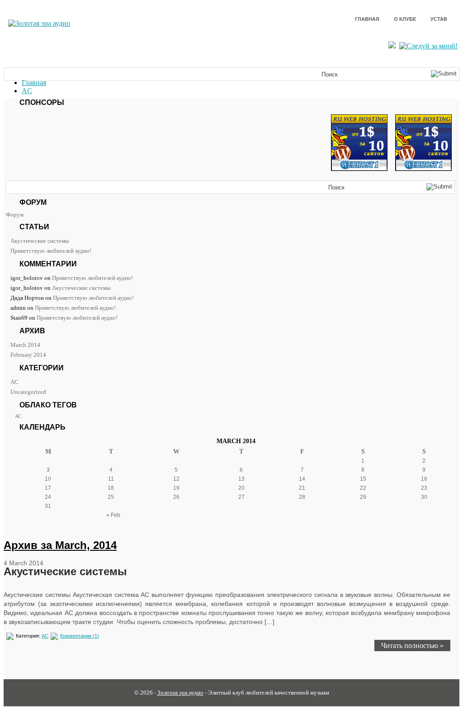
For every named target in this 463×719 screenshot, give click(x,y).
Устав (438, 19)
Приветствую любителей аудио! (50, 250)
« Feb (113, 515)
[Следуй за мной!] (429, 46)
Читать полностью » (412, 645)
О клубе (405, 19)
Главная (367, 19)
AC (27, 91)
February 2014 (28, 354)
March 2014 (25, 344)
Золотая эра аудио (180, 692)
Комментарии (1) (79, 636)
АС (18, 416)
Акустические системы (39, 240)
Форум (15, 214)
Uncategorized (28, 391)
